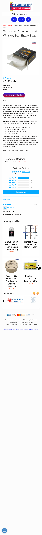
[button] (7, 78)
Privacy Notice (14, 322)
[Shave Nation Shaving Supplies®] (21, 10)
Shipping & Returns (30, 320)
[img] (7, 204)
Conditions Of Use (27, 322)
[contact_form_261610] (4, 530)
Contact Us (9, 320)
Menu (14, 19)
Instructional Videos (25, 324)
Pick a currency (17, 14)
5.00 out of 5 (26, 172)
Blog (36, 324)
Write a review (21, 162)
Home (4, 25)
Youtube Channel (11, 324)
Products (10, 25)
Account (21, 19)
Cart (28, 19)
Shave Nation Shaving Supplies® (20, 329)
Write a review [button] (21, 192)
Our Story (18, 320)
